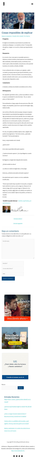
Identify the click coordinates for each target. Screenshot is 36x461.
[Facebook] (14, 456)
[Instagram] (16, 456)
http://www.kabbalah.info (17, 451)
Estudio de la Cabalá (18, 36)
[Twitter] (19, 456)
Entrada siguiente (18, 223)
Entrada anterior (18, 219)
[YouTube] (22, 456)
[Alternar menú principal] (32, 4)
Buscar (3, 384)
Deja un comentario (7, 36)
